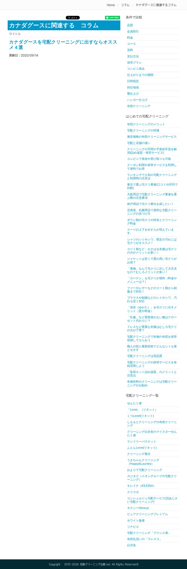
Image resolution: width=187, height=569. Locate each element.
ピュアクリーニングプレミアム (147, 514)
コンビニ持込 (136, 68)
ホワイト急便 (136, 520)
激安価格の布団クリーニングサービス (152, 136)
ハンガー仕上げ (137, 99)
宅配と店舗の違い (138, 143)
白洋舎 (131, 545)
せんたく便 (134, 403)
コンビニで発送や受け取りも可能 (149, 158)
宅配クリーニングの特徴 (143, 130)
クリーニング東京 (138, 453)
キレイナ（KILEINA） (141, 485)
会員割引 (133, 31)
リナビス (133, 526)
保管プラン (134, 62)
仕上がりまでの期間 (140, 74)
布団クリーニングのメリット (146, 124)
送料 (130, 50)
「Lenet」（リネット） (144, 409)
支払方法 (133, 56)
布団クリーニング (138, 106)
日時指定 (133, 81)
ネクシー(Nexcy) (138, 507)
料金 (130, 37)
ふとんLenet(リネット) (142, 447)
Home (111, 4)
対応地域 (133, 87)
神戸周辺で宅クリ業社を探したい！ (150, 204)
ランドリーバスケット (141, 441)
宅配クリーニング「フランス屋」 (149, 532)
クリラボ (133, 492)
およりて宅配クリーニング (144, 469)
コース (131, 43)
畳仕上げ (133, 93)
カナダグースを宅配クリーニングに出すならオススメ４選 (63, 44)
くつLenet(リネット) (140, 415)
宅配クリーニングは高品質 (144, 355)
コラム (125, 4)
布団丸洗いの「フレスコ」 (144, 539)
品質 (130, 25)
